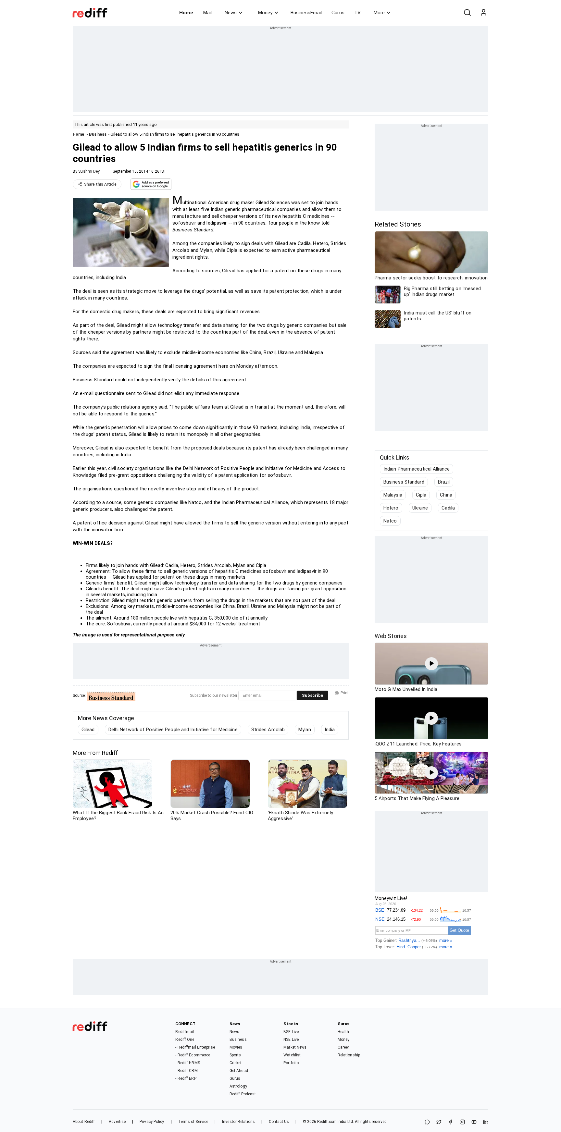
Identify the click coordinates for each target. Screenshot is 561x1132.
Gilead (88, 729)
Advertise (117, 1121)
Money (265, 13)
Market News (294, 1047)
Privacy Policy (152, 1121)
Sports (235, 1055)
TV (357, 13)
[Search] (467, 12)
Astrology (238, 1086)
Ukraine (420, 508)
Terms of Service (193, 1121)
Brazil (444, 482)
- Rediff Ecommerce (192, 1055)
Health (343, 1031)
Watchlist (292, 1055)
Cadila (448, 508)
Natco (390, 521)
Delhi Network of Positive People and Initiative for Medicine (173, 729)
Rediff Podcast (243, 1094)
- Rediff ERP (185, 1078)
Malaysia (392, 495)
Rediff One (184, 1039)
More (379, 13)
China (446, 495)
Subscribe (312, 695)
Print (345, 693)
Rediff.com (327, 1121)
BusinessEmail (306, 13)
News (231, 13)
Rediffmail (184, 1031)
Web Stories (391, 636)
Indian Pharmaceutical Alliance (416, 469)
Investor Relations (238, 1121)
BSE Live (291, 1031)
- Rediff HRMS (187, 1063)
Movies (236, 1047)
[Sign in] (483, 12)
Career (343, 1047)
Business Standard (403, 482)
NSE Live (291, 1039)
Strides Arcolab (268, 729)
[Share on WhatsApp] (427, 1122)
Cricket (236, 1063)
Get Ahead (239, 1070)
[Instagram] (462, 1122)
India (330, 729)
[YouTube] (474, 1122)
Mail (207, 13)
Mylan (304, 729)
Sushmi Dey (89, 171)
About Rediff (84, 1121)
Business (97, 134)
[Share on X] (439, 1122)
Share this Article (100, 184)
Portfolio (291, 1063)
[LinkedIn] (485, 1122)
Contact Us (279, 1121)
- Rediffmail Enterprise (195, 1047)
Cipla (421, 495)
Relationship (349, 1055)
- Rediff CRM (186, 1070)
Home (186, 13)
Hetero (391, 508)
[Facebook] (450, 1122)
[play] (431, 663)
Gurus (337, 13)
